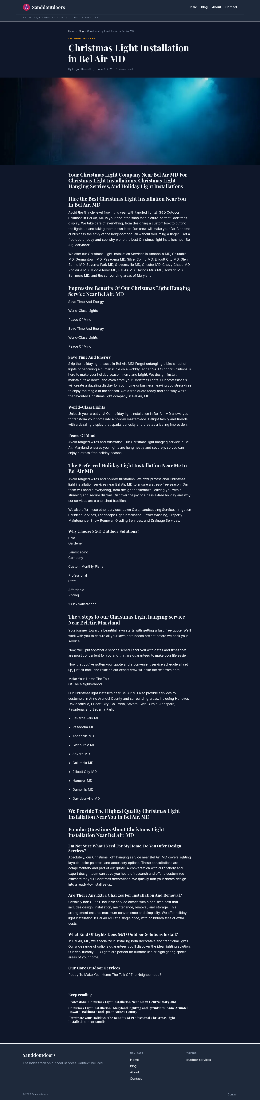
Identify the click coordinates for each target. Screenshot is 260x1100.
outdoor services (81, 38)
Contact (231, 7)
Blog (204, 7)
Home (192, 7)
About (216, 7)
